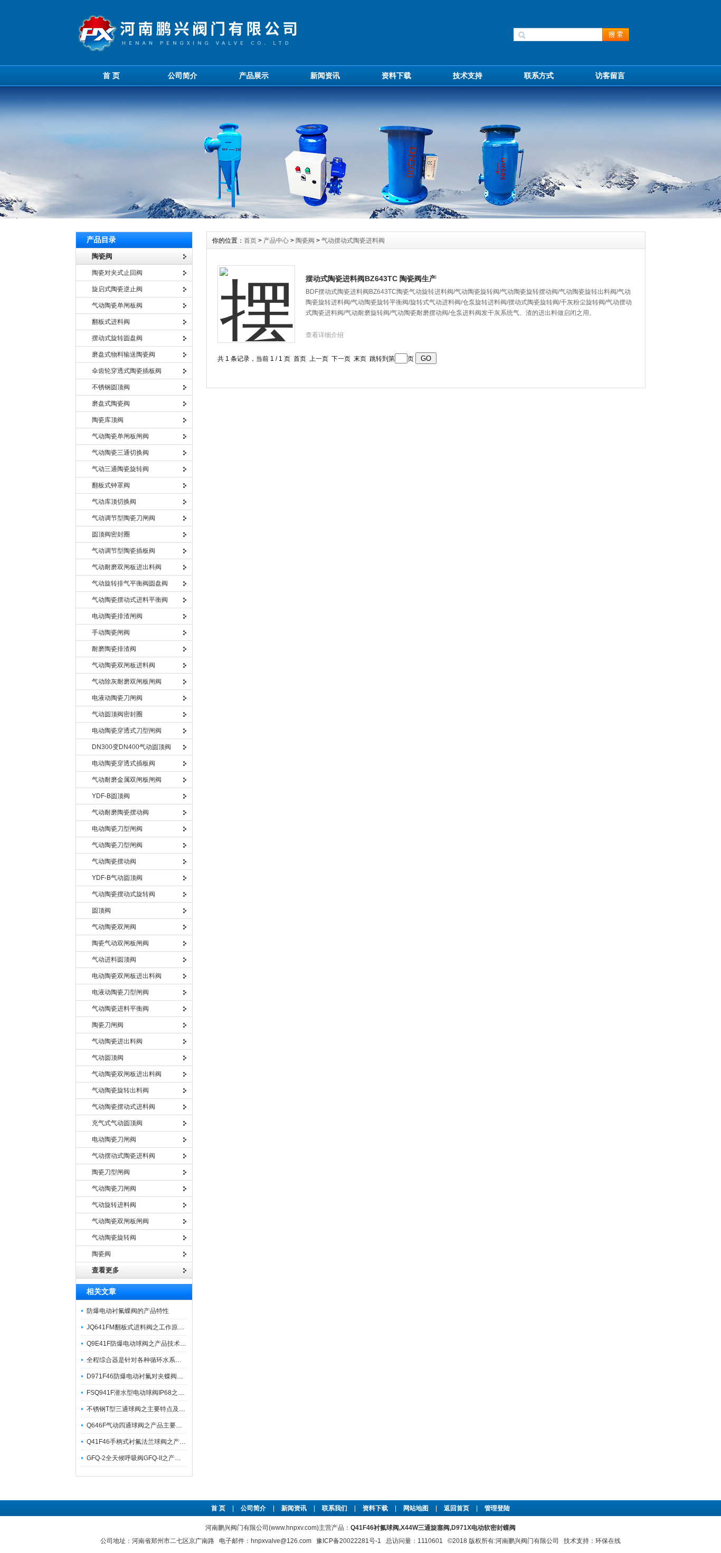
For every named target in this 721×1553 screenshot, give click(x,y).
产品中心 (276, 240)
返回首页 (457, 1508)
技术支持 (467, 75)
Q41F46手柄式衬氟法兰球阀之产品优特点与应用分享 (161, 1441)
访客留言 (610, 75)
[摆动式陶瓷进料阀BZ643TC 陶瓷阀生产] (256, 298)
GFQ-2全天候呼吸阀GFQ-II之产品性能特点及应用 (156, 1458)
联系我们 (334, 1508)
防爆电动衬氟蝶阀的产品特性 (128, 1311)
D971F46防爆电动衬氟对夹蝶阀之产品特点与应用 (157, 1376)
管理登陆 (497, 1508)
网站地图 (416, 1508)
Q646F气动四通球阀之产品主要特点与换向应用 (153, 1425)
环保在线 (608, 1541)
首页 (251, 240)
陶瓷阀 (305, 240)
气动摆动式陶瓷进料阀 (353, 240)
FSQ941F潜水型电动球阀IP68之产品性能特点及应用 (161, 1392)
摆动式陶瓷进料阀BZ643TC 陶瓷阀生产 (371, 278)
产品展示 (254, 75)
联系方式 (539, 75)
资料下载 (396, 75)
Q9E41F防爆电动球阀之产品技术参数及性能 (149, 1343)
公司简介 (182, 75)
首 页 (111, 75)
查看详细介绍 (325, 335)
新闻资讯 (325, 75)
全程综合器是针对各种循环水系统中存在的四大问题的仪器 (169, 1360)
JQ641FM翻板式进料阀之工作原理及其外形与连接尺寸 (164, 1327)
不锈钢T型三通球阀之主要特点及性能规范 (145, 1409)
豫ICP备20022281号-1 (348, 1541)
